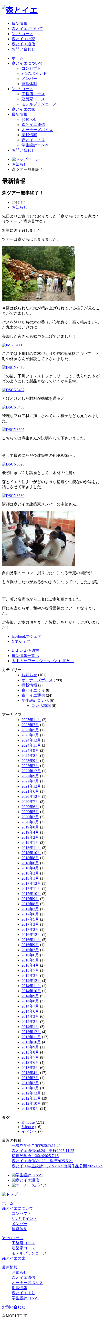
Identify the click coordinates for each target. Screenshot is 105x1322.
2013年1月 (30, 1088)
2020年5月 (30, 812)
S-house (27, 1127)
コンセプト (31, 68)
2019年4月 (30, 832)
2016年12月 (31, 934)
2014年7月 (30, 1006)
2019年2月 (30, 837)
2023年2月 (30, 766)
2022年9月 (30, 776)
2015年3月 (30, 975)
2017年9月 (30, 899)
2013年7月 (30, 1057)
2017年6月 (30, 914)
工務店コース (33, 94)
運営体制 (29, 84)
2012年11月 (31, 1098)
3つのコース (22, 34)
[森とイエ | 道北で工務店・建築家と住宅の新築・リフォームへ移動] (25, 159)
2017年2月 (30, 929)
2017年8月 (30, 904)
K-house (28, 1122)
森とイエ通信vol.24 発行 (43, 1151)
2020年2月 (30, 817)
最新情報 (19, 23)
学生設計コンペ (35, 145)
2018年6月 (30, 863)
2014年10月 (31, 991)
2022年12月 (31, 771)
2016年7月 (30, 950)
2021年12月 (31, 786)
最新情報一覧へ (25, 656)
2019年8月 (30, 827)
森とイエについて (27, 29)
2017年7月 (30, 909)
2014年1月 (30, 1027)
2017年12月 (31, 883)
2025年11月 (31, 720)
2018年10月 (31, 853)
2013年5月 (30, 1067)
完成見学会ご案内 (36, 1145)
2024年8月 (30, 755)
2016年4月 (30, 965)
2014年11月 (31, 986)
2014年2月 (30, 1021)
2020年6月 (30, 807)
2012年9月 (30, 1108)
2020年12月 (31, 796)
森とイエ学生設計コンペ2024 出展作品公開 (57, 1166)
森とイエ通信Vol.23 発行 (42, 1161)
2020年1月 (30, 822)
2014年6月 (30, 1011)
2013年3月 (30, 1078)
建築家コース (33, 99)
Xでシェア (21, 641)
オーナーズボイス (37, 130)
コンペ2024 (41, 706)
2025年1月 (30, 735)
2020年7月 (30, 801)
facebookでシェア (27, 636)
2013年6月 (30, 1062)
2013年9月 (30, 1047)
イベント (29, 1131)
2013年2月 (30, 1083)
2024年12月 (31, 740)
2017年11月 (31, 888)
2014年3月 (30, 1016)
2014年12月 (31, 981)
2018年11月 (31, 848)
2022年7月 (30, 781)
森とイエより (33, 140)
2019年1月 (30, 842)
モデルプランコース (39, 104)
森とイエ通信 (23, 44)
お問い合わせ (23, 49)
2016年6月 (30, 955)
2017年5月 (30, 919)
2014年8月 (30, 1001)
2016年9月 (30, 945)
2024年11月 (31, 745)
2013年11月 (31, 1037)
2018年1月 (30, 878)
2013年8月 (30, 1052)
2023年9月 (30, 761)
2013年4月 (30, 1073)
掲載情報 (29, 135)
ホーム (17, 58)
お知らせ (29, 119)
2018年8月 (30, 858)
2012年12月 (31, 1093)
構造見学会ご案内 (35, 1156)
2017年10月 (31, 894)
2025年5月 (30, 730)
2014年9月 (30, 996)
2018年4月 (30, 868)
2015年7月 (30, 970)
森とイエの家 (23, 39)
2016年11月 (31, 940)
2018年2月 (30, 873)
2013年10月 (31, 1042)
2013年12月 (31, 1032)
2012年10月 (31, 1103)
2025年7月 (30, 725)
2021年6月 (30, 791)
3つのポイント (34, 73)
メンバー (29, 78)
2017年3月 (30, 924)
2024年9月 (30, 750)
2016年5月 (30, 960)
